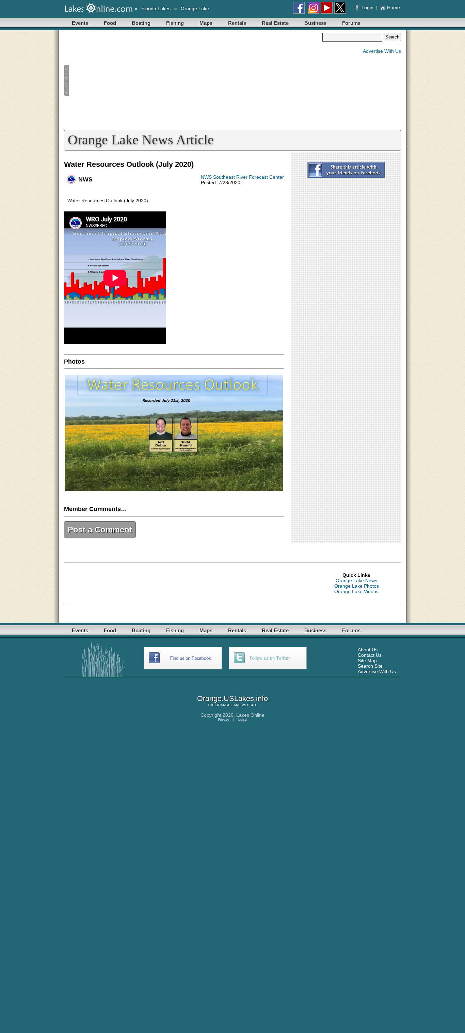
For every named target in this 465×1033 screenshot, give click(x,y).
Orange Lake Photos (356, 586)
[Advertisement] (193, 80)
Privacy (223, 719)
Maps (205, 23)
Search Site (370, 666)
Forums (351, 23)
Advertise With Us (382, 51)
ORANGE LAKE (228, 705)
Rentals (237, 23)
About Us (368, 649)
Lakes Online (250, 715)
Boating (141, 23)
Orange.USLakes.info (232, 698)
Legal (242, 719)
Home (393, 7)
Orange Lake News (356, 580)
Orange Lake (195, 8)
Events (80, 23)
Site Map (367, 660)
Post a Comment (100, 529)
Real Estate (275, 23)
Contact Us (370, 655)
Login (367, 7)
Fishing (175, 23)
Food (110, 23)
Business (315, 23)
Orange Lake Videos (356, 591)
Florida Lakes (156, 8)
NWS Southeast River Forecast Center (242, 177)
